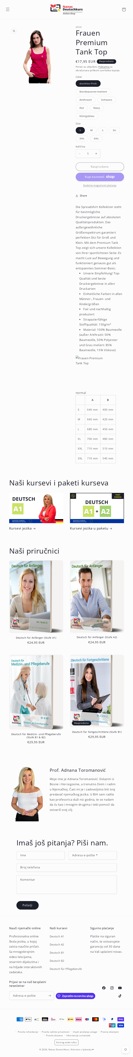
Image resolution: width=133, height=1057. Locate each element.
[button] (8, 9)
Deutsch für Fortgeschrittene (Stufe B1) (97, 732)
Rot (83, 108)
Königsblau (88, 116)
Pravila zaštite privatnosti (55, 1032)
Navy (98, 108)
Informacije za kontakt (78, 1035)
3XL (83, 139)
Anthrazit (87, 100)
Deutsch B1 (57, 952)
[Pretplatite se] (50, 995)
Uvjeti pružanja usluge (85, 1032)
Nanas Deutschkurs (59, 1049)
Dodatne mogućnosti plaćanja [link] (99, 185)
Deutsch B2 (57, 960)
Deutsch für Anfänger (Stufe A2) (97, 637)
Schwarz (108, 100)
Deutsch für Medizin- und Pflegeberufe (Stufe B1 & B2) (36, 736)
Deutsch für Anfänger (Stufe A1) (36, 637)
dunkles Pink (90, 84)
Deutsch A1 (57, 936)
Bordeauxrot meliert (95, 92)
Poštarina (104, 66)
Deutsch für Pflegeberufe (66, 969)
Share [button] (83, 195)
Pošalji (27, 905)
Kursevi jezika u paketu (89, 528)
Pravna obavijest (110, 1032)
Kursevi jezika (20, 528)
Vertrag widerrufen (66, 1042)
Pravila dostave (54, 1035)
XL (116, 130)
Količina (80, 146)
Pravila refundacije (28, 1032)
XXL (98, 139)
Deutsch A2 (57, 944)
